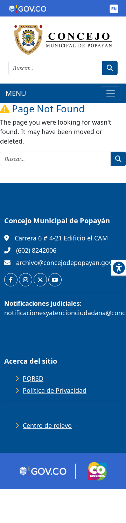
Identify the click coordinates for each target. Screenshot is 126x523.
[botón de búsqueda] (110, 68)
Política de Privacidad (54, 390)
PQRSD (33, 378)
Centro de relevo (47, 425)
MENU (16, 93)
